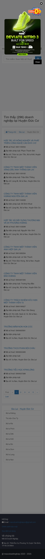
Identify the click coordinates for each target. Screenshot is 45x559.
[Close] (41, 3)
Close (37, 62)
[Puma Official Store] (22, 31)
